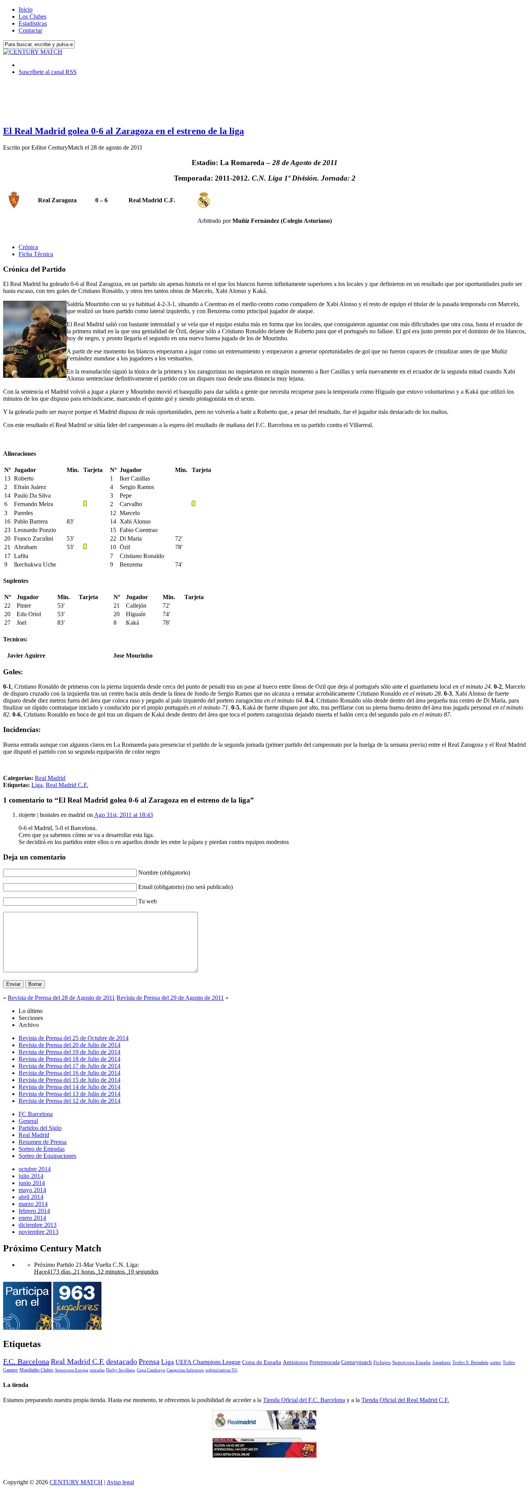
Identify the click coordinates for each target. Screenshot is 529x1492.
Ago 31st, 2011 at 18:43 (123, 814)
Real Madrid (50, 778)
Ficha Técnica (36, 254)
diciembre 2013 (38, 1225)
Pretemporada (324, 1362)
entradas (97, 1370)
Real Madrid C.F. (67, 785)
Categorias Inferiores (185, 1370)
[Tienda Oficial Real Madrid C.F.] (264, 1428)
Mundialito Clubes (36, 1370)
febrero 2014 (34, 1211)
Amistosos (295, 1362)
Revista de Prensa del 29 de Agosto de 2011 (170, 997)
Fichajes (382, 1362)
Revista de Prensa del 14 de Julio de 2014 (69, 1087)
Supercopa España (411, 1362)
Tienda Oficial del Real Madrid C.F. (405, 1400)
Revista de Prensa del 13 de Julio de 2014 (69, 1094)
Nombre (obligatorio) (164, 872)
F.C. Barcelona (26, 1361)
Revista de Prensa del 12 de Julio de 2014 (69, 1100)
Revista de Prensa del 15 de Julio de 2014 (69, 1080)
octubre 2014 (35, 1169)
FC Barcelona (36, 1114)
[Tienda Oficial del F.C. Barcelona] (264, 1455)
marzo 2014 (33, 1204)
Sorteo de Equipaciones (47, 1156)
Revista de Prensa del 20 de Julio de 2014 (69, 1045)
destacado (121, 1361)
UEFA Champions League (207, 1362)
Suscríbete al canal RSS (48, 72)
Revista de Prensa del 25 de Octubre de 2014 (74, 1038)
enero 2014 (32, 1218)
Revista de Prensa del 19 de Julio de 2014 (69, 1052)
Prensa (149, 1361)
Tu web (147, 901)
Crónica (28, 247)
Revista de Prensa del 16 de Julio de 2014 (69, 1073)
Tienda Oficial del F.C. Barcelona (304, 1400)
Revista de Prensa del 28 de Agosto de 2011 (61, 997)
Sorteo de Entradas (42, 1149)
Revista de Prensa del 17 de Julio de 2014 (69, 1066)
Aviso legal (120, 1482)
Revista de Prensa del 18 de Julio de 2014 (69, 1059)
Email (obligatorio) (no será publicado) (185, 887)
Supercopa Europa (71, 1370)
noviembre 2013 (38, 1231)
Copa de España (261, 1362)
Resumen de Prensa (43, 1142)
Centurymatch (356, 1362)
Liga (37, 785)
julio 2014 (31, 1176)
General (28, 1121)
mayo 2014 (32, 1190)
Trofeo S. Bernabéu (470, 1362)
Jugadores (441, 1362)
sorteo (495, 1362)
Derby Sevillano (120, 1370)
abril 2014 (31, 1197)
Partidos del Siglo (40, 1128)
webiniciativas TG (221, 1370)
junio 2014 (32, 1183)
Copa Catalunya (151, 1370)
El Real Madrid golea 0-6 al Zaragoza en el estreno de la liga (123, 131)
